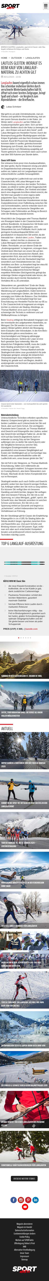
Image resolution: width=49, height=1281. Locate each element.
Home (4, 58)
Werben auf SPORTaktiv (24, 1240)
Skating (9, 320)
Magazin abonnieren (25, 1224)
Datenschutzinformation (24, 1230)
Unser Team (24, 1253)
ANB (24, 1246)
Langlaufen (33, 58)
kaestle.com (32, 629)
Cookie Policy (24, 1237)
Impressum (24, 1256)
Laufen (31, 237)
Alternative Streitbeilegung (24, 1250)
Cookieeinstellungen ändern (24, 1233)
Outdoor (16, 58)
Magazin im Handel (24, 1227)
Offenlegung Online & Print (24, 1243)
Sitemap (24, 1259)
